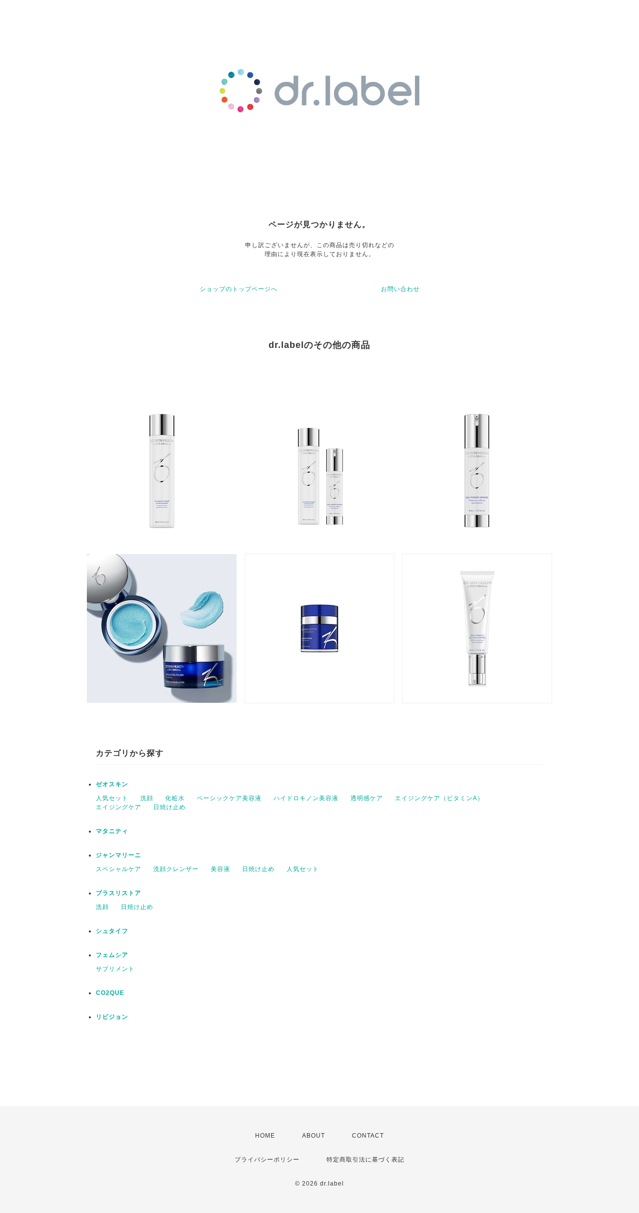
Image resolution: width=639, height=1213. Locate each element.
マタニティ (112, 831)
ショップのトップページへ (239, 289)
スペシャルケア (118, 869)
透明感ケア (366, 798)
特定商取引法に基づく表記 (365, 1159)
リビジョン (112, 1016)
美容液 (220, 869)
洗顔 (146, 798)
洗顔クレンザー (176, 869)
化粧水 (175, 798)
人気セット (112, 798)
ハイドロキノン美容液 (306, 798)
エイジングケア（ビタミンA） (439, 798)
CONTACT (368, 1135)
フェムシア (112, 954)
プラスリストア (118, 893)
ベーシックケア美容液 (229, 798)
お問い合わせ (400, 289)
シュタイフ (112, 930)
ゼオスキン (112, 784)
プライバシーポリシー (267, 1159)
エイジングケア (118, 807)
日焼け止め (169, 807)
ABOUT (313, 1135)
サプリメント (115, 968)
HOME (265, 1135)
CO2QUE (110, 992)
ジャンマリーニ (118, 855)
